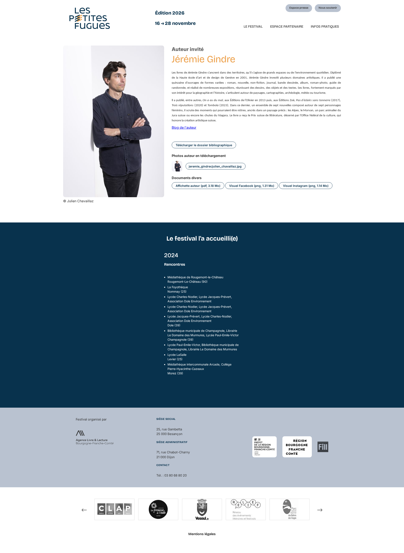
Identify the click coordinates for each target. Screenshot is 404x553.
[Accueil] (89, 18)
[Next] (320, 510)
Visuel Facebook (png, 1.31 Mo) (251, 185)
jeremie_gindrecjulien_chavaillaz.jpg (215, 166)
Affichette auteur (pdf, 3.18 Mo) (198, 185)
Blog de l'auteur (184, 127)
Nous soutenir (328, 7)
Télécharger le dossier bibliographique (204, 145)
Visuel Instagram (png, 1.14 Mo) (305, 185)
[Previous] (84, 510)
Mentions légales (202, 534)
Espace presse (298, 7)
